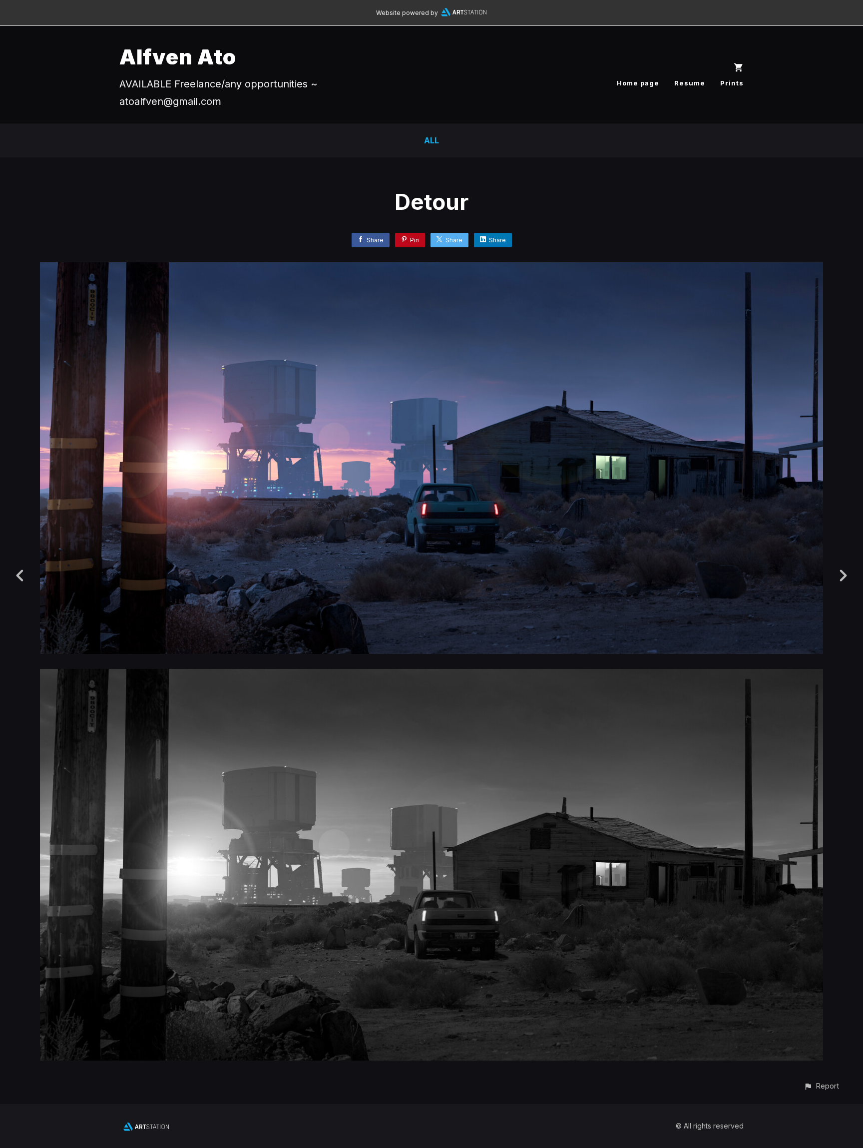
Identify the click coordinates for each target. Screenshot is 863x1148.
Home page (638, 83)
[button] (821, 1086)
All (431, 140)
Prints (732, 83)
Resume (689, 83)
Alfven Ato (177, 56)
